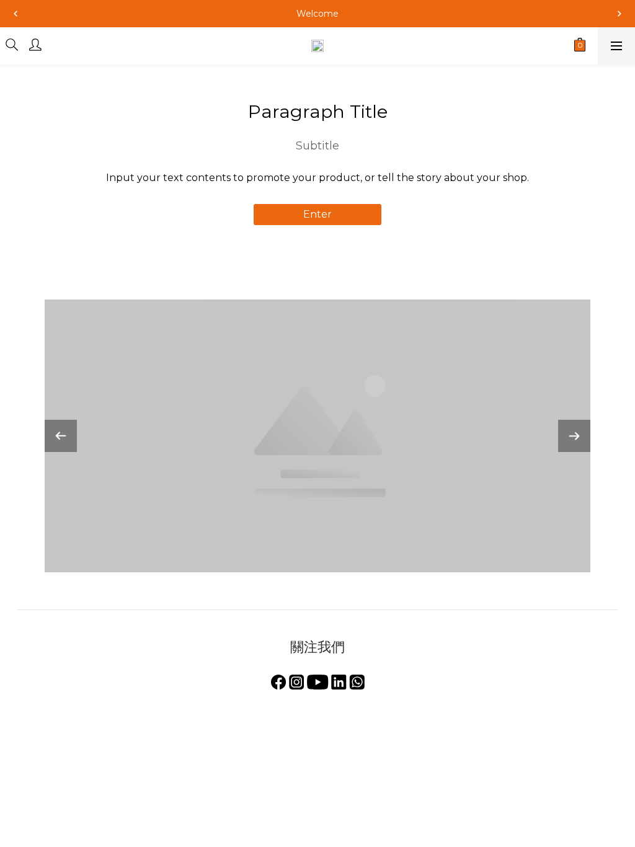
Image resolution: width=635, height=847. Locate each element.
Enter (317, 214)
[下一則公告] (619, 13)
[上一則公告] (15, 13)
